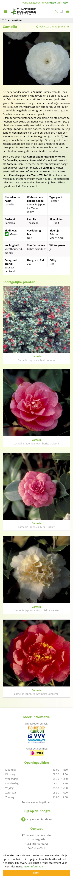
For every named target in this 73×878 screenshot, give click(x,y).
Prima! (36, 872)
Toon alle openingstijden (36, 802)
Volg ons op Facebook (39, 819)
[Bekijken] (67, 11)
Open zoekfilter (13, 20)
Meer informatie (33, 866)
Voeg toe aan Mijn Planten (54, 26)
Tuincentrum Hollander (37, 835)
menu (5, 11)
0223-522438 (57, 11)
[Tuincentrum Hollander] (23, 11)
